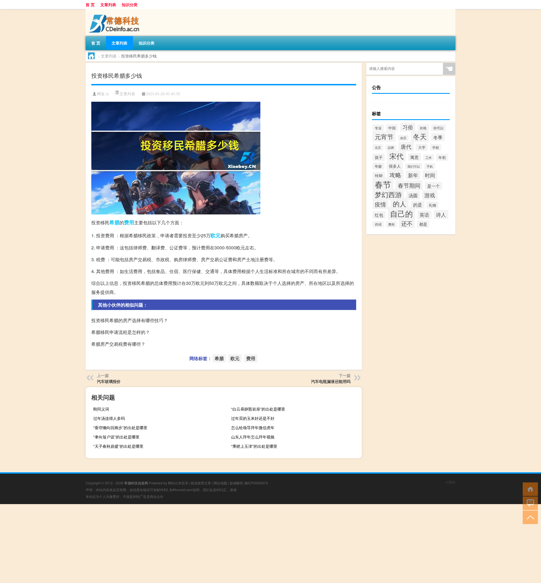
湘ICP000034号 (256, 482)
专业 (378, 127)
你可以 (438, 127)
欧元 (215, 235)
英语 (424, 214)
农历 (403, 138)
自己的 (401, 213)
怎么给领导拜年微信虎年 (252, 427)
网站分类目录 (178, 482)
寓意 (414, 157)
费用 (129, 222)
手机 (430, 166)
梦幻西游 (388, 194)
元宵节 (384, 136)
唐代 (406, 146)
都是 (423, 224)
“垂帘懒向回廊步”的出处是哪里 (120, 427)
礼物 (432, 205)
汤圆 (413, 195)
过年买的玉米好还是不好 (252, 418)
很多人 (395, 166)
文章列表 (108, 4)
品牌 (391, 147)
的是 (417, 204)
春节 (383, 184)
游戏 (429, 195)
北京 (378, 147)
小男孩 (450, 482)
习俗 (407, 127)
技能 (379, 175)
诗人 (441, 214)
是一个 (433, 186)
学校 (435, 147)
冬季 (437, 137)
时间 (430, 175)
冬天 (420, 136)
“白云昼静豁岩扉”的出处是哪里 (258, 409)
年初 (442, 157)
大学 (421, 147)
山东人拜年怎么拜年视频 (252, 437)
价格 (423, 127)
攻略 (395, 174)
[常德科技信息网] (115, 11)
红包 (379, 215)
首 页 (90, 4)
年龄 (378, 166)
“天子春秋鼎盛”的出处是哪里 (118, 446)
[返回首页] (529, 488)
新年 (413, 175)
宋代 (396, 156)
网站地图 (220, 482)
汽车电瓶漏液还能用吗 (331, 381)
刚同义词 (101, 409)
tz (107, 94)
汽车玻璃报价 (109, 381)
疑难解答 (236, 482)
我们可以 (413, 166)
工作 (428, 157)
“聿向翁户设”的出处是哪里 (116, 437)
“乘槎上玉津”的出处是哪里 (254, 446)
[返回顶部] (529, 517)
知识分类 (130, 4)
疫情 (380, 204)
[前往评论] (529, 502)
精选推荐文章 (201, 482)
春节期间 (409, 185)
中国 (392, 127)
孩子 (379, 157)
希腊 (114, 222)
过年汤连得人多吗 (109, 418)
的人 (399, 204)
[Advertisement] (169, 543)
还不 (407, 223)
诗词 (378, 224)
